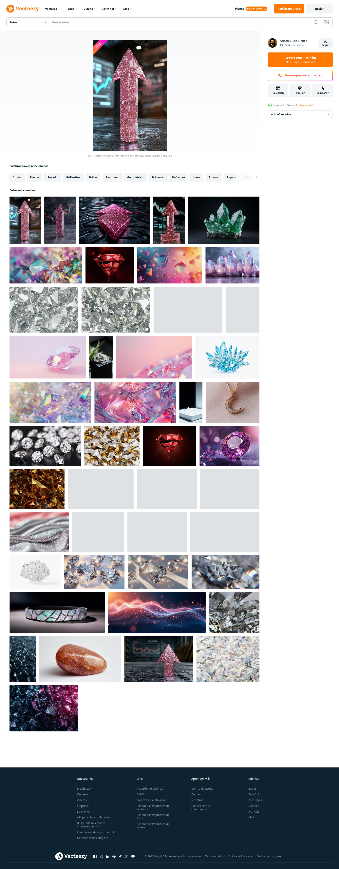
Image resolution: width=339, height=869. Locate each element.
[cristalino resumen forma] (35, 572)
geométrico (135, 177)
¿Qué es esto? (305, 105)
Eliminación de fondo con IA (95, 832)
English (253, 788)
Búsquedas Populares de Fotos (153, 816)
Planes (239, 8)
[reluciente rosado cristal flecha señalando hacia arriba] (25, 220)
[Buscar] (315, 22)
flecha (34, 177)
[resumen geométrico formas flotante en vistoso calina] (169, 265)
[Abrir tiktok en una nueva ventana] (120, 856)
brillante (157, 177)
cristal (17, 177)
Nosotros (197, 800)
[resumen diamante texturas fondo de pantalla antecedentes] (45, 446)
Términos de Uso (215, 856)
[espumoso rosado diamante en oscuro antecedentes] (98, 532)
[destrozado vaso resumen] (22, 659)
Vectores (51, 9)
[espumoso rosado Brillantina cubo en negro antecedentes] (114, 220)
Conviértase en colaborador (201, 807)
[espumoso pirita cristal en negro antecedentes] (101, 357)
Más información (281, 114)
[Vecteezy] (22, 9)
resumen (112, 177)
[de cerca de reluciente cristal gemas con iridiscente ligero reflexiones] (50, 402)
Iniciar (319, 8)
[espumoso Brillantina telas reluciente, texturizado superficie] (167, 489)
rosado (52, 177)
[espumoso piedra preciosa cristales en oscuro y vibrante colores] (43, 708)
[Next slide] (253, 177)
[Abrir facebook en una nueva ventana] (95, 856)
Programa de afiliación (151, 800)
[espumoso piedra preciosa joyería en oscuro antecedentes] (57, 612)
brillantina (73, 177)
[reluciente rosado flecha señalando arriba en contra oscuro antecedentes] (60, 220)
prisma (213, 177)
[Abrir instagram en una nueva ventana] (101, 856)
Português (255, 800)
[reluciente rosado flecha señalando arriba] (242, 310)
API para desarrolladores (93, 817)
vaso (197, 177)
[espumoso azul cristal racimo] (227, 357)
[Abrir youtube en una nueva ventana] (133, 856)
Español (253, 794)
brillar (93, 177)
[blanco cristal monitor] (190, 402)
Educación (84, 811)
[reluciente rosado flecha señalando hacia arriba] (169, 220)
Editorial (108, 9)
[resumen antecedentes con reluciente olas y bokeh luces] (157, 612)
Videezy (82, 800)
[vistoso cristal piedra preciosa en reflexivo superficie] (157, 532)
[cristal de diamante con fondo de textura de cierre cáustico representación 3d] (225, 572)
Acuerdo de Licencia (150, 788)
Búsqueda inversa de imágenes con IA (91, 824)
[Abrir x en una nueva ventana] (126, 856)
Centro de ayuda (202, 788)
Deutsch (253, 806)
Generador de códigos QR (94, 838)
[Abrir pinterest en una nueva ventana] (114, 856)
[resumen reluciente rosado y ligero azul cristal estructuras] (135, 402)
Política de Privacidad (240, 856)
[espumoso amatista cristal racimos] (232, 265)
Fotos (70, 9)
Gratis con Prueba (300, 59)
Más (126, 9)
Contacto (197, 794)
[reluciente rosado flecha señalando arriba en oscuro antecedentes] (158, 659)
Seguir (326, 45)
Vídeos (88, 9)
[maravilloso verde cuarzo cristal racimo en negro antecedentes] (223, 220)
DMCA (141, 794)
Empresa (83, 806)
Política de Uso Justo (269, 856)
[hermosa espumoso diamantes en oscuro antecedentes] (101, 489)
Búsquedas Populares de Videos (153, 825)
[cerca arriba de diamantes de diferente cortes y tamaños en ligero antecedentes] (94, 572)
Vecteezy (82, 794)
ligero (231, 177)
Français (253, 811)
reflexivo (178, 177)
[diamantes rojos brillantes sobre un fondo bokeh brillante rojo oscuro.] (109, 265)
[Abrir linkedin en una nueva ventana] (107, 856)
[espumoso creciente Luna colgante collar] (232, 402)
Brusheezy (84, 788)
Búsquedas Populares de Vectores (153, 807)
